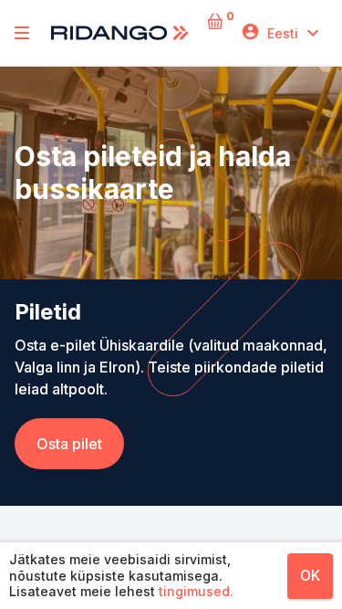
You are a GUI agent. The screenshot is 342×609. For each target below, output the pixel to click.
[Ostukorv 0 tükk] (216, 33)
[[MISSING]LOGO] (22, 32)
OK (310, 575)
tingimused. (196, 591)
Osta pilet (69, 444)
